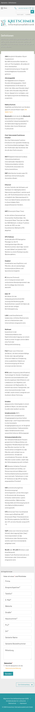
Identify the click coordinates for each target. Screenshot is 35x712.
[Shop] (33, 8)
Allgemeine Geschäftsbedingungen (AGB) (16, 698)
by (27, 14)
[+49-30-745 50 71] (22, 8)
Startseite (4, 3)
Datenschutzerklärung (13, 668)
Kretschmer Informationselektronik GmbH (18, 23)
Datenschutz (8, 663)
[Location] (30, 8)
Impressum (23, 703)
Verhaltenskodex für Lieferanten (16, 701)
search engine (20, 14)
